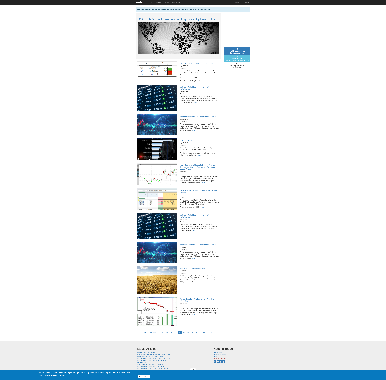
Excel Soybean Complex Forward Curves (150, 356)
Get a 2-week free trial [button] (237, 52)
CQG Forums (246, 3)
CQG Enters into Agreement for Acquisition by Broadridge (176, 19)
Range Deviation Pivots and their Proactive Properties (197, 300)
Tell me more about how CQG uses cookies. (53, 376)
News (150, 3)
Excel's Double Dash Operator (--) (148, 352)
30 (176, 333)
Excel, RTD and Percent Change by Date (196, 63)
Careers (216, 356)
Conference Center (220, 354)
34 (192, 333)
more (205, 81)
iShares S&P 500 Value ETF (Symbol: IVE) (150, 364)
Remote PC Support (220, 358)
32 (184, 333)
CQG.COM (235, 3)
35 (196, 333)
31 (180, 333)
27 (163, 333)
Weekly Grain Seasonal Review (192, 268)
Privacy (193, 369)
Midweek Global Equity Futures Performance (198, 116)
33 (188, 333)
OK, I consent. (143, 376)
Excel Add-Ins (141, 362)
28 (167, 333)
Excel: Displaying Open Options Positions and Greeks (198, 191)
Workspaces (176, 3)
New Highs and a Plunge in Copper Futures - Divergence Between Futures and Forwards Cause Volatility (198, 167)
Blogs (167, 3)
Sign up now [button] (237, 67)
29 (172, 333)
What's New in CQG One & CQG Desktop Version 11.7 (154, 354)
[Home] (141, 2)
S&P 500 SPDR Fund (188, 140)
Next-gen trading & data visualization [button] (237, 59)
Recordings (158, 3)
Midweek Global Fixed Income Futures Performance (195, 87)
